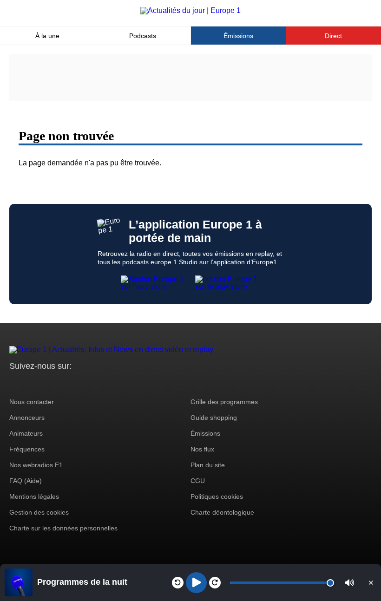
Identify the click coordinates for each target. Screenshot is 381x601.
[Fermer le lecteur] (370, 582)
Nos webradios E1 (36, 465)
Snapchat (78, 383)
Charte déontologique (222, 512)
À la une (47, 35)
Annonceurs (27, 417)
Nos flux (202, 449)
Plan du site (207, 465)
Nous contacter (31, 401)
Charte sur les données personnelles (63, 528)
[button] (349, 582)
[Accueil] (190, 10)
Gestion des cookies (39, 512)
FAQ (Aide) (25, 480)
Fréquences (27, 449)
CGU (197, 480)
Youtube (62, 383)
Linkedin (94, 383)
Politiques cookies (216, 496)
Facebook (47, 383)
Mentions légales (34, 496)
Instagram (31, 383)
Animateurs (26, 433)
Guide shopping (213, 417)
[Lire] (196, 582)
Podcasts (142, 35)
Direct (333, 35)
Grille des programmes (224, 401)
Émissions (238, 35)
